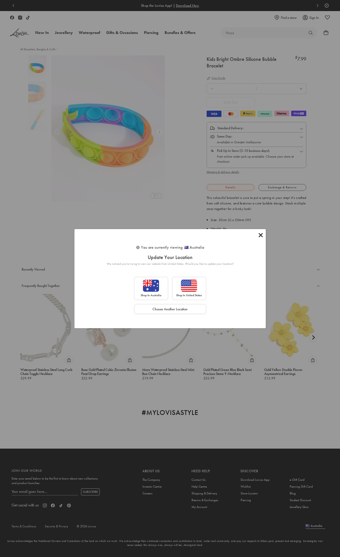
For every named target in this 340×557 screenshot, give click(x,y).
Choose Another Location (170, 309)
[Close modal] (261, 235)
